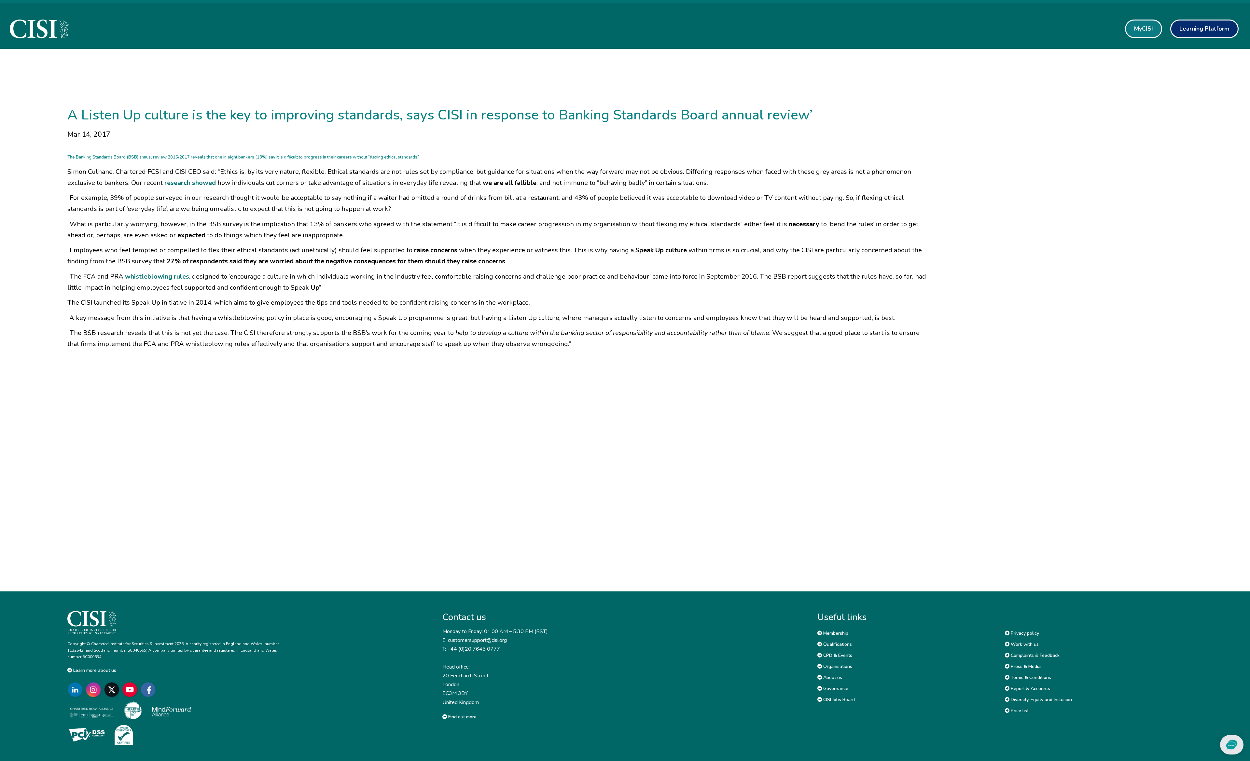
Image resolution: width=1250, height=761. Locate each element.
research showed (190, 182)
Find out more (462, 717)
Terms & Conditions (1030, 677)
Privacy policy (1024, 633)
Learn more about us (94, 670)
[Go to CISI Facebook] (149, 690)
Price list (1019, 711)
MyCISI (1143, 29)
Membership (835, 633)
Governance (835, 688)
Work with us (1024, 644)
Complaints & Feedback (1034, 655)
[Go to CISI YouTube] (131, 690)
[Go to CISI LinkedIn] (76, 690)
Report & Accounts (1029, 688)
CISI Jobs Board (838, 700)
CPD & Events (837, 655)
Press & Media (1025, 666)
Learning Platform (1204, 29)
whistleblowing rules (157, 276)
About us (832, 677)
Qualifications (837, 644)
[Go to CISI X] (113, 690)
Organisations (837, 666)
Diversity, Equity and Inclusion (1040, 700)
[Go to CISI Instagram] (95, 690)
